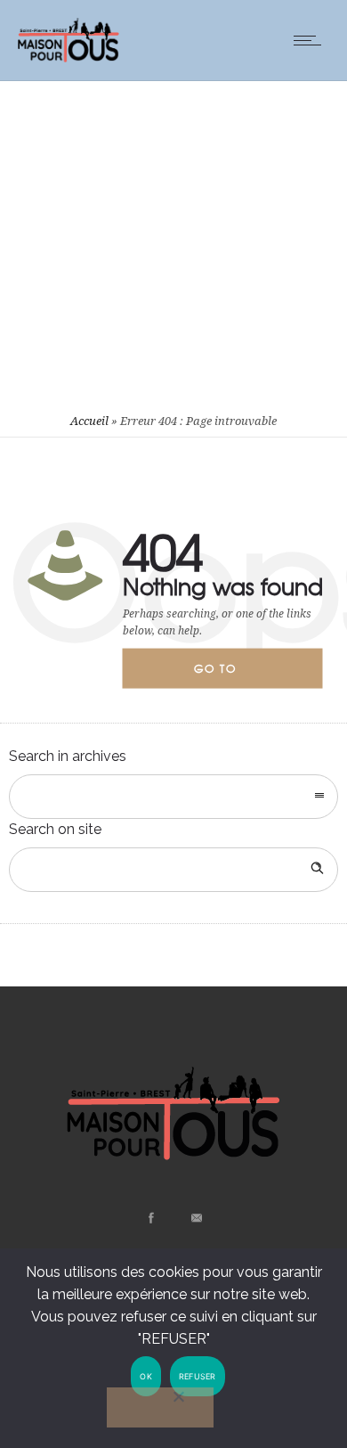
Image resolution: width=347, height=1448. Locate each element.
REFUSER (197, 1376)
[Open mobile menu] (311, 40)
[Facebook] (150, 1218)
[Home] (68, 57)
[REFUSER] (160, 1407)
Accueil (89, 421)
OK (146, 1376)
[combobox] (173, 796)
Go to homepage (230, 674)
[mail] (196, 1218)
